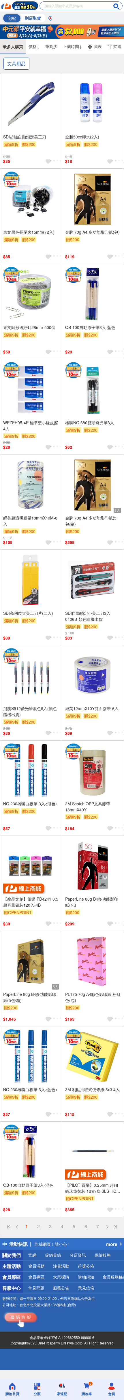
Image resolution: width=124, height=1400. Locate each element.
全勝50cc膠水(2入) (82, 137)
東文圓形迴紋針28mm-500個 (29, 327)
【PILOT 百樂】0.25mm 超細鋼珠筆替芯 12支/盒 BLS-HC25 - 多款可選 (93, 1188)
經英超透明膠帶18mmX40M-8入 (30, 521)
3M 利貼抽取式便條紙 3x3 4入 (92, 1089)
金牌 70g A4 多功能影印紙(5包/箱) (91, 521)
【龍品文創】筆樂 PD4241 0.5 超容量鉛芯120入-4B (30, 902)
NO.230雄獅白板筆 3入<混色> (30, 803)
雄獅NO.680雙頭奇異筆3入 (89, 422)
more (111, 1244)
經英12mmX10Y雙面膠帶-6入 (92, 708)
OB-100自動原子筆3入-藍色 (90, 327)
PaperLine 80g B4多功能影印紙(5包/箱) (29, 997)
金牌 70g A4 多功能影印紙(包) (92, 232)
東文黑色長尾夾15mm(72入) (29, 232)
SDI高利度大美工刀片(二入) (28, 613)
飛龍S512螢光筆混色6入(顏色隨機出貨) (30, 711)
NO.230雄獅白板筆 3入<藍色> (30, 1089)
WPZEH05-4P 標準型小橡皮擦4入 (30, 425)
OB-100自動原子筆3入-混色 (28, 1185)
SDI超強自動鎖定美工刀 (24, 137)
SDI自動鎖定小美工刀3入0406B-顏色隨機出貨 (87, 616)
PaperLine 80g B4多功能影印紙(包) (91, 902)
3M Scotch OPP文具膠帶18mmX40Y (87, 807)
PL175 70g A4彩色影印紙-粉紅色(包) (93, 997)
